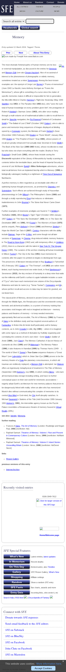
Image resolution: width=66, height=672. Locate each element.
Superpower (33, 80)
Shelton (56, 227)
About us (27, 2)
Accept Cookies (43, 668)
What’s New (54, 572)
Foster (33, 223)
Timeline (51, 567)
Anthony (23, 227)
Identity (14, 416)
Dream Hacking (32, 73)
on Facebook (15, 642)
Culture (40, 11)
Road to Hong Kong (16, 242)
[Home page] (7, 10)
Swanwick (13, 399)
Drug (29, 198)
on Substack (14, 630)
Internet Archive (13, 469)
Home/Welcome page (49, 535)
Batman (11, 234)
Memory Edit (10, 73)
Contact (50, 2)
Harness (30, 100)
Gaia (22, 360)
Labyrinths (16, 356)
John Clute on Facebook (18, 648)
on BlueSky (14, 636)
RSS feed (19, 598)
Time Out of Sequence (52, 174)
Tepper (23, 352)
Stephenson (55, 269)
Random (39, 2)
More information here (48, 663)
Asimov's (21, 372)
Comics (36, 230)
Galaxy (47, 123)
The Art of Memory (29, 426)
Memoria (21, 416)
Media (22, 11)
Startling (5, 104)
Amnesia (52, 69)
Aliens (51, 372)
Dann (20, 341)
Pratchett (6, 154)
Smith (4, 123)
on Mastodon (15, 654)
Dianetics (52, 187)
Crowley (23, 329)
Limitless (60, 242)
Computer (16, 131)
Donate (61, 2)
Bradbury (49, 262)
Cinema (27, 238)
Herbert (49, 131)
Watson (60, 364)
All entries (22, 7)
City (33, 395)
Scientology (6, 191)
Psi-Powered (35, 119)
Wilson (25, 194)
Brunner (25, 202)
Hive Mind (12, 395)
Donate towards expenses (21, 617)
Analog (33, 135)
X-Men (29, 234)
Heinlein (13, 112)
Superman (16, 238)
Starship (13, 119)
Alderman (34, 345)
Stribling (54, 211)
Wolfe (59, 143)
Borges (40, 84)
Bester (25, 215)
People (57, 7)
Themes (39, 7)
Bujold (26, 166)
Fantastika (6, 325)
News (56, 11)
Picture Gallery (12, 459)
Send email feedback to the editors (26, 623)
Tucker (13, 254)
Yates (5, 321)
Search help (9, 598)
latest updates (50, 557)
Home (17, 2)
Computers (50, 285)
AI (60, 285)
